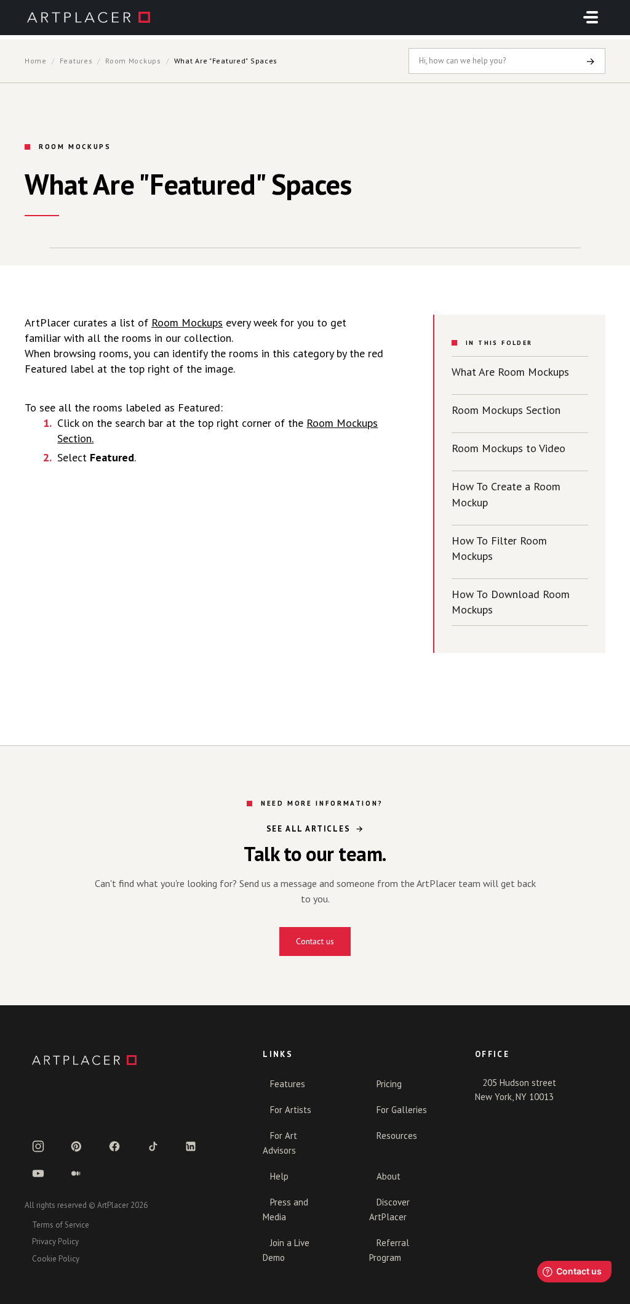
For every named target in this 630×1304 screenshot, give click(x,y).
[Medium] (76, 1173)
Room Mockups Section (506, 410)
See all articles (308, 829)
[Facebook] (114, 1146)
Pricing (389, 1084)
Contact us (315, 941)
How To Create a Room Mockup (506, 494)
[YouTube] (38, 1173)
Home (36, 60)
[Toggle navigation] (590, 17)
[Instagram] (38, 1146)
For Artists (290, 1110)
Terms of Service (60, 1225)
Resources (397, 1135)
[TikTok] (152, 1146)
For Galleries (402, 1110)
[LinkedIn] (190, 1146)
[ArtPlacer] (129, 1060)
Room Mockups (133, 60)
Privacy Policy (55, 1241)
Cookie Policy (55, 1258)
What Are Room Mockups (510, 372)
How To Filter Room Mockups (499, 548)
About (389, 1176)
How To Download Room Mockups (511, 602)
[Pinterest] (76, 1146)
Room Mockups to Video (508, 448)
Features (76, 60)
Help (279, 1176)
